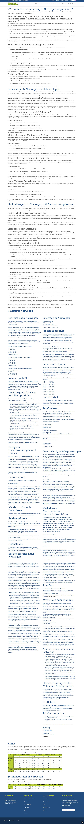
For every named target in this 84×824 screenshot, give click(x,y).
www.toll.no (70, 724)
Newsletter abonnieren (68, 810)
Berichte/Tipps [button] (71, 3)
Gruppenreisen (27, 804)
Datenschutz (46, 801)
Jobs (25, 810)
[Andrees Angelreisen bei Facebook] (70, 0)
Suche (53, 0)
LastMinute (53, 3)
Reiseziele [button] (37, 3)
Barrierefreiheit (46, 807)
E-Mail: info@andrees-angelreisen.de (21, 0)
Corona (44, 810)
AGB (44, 804)
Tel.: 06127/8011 (9, 803)
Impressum (45, 799)
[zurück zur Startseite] (13, 4)
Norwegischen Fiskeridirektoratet (18, 444)
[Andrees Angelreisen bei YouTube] (73, 0)
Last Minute (27, 807)
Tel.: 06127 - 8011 (11, 0)
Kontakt (62, 0)
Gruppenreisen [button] (45, 3)
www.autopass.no (51, 596)
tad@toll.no (46, 736)
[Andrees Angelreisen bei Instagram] (75, 0)
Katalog (66, 0)
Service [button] (58, 3)
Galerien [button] (64, 3)
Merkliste (57, 0)
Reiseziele (26, 801)
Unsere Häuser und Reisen (30, 799)
